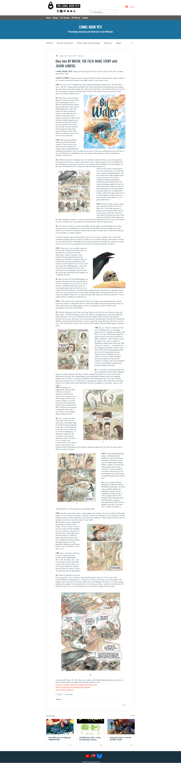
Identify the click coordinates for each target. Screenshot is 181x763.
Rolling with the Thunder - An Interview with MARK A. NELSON (120, 739)
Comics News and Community (88, 43)
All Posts (49, 43)
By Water (59, 694)
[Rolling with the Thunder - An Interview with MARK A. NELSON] (121, 726)
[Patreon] (64, 11)
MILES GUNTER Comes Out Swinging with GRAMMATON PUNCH (60, 739)
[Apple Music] (61, 11)
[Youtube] (68, 11)
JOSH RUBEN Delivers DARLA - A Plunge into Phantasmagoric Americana (90, 739)
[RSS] (74, 11)
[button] (132, 43)
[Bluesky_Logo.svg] (99, 755)
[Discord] (71, 11)
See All (133, 715)
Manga (118, 43)
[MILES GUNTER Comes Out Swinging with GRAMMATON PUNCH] (60, 726)
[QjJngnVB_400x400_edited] (58, 11)
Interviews (108, 43)
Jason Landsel (68, 694)
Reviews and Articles (65, 43)
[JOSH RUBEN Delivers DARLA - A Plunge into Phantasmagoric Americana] (90, 726)
